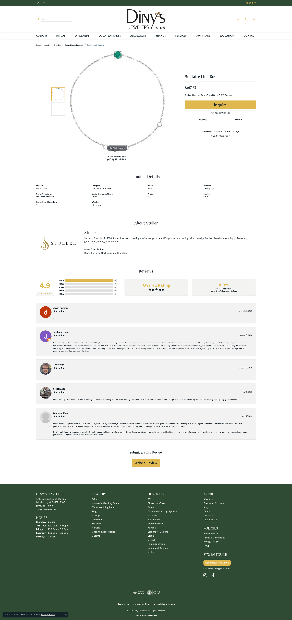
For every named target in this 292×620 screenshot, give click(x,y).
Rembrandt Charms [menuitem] (158, 547)
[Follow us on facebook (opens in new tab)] (44, 3)
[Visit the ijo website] (137, 592)
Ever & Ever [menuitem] (154, 519)
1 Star (61, 294)
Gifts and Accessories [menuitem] (103, 531)
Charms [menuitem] (96, 535)
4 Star (61, 284)
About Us (208, 499)
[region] (117, 101)
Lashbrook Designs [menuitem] (158, 531)
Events (206, 511)
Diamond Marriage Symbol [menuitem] (162, 511)
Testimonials (210, 519)
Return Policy (210, 533)
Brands (160, 35)
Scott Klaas (59, 388)
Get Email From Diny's (217, 562)
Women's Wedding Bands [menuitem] (105, 503)
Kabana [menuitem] (152, 527)
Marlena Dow (60, 412)
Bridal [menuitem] (95, 499)
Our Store (203, 35)
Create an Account (213, 503)
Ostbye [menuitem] (151, 539)
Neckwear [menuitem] (97, 519)
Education (227, 35)
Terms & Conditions (214, 537)
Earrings (95, 252)
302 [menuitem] (150, 499)
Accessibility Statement (165, 604)
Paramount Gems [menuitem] (157, 543)
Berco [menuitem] (151, 507)
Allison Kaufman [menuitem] (156, 503)
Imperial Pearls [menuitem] (156, 523)
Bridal (60, 35)
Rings (87, 252)
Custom (41, 35)
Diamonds (82, 35)
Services (181, 35)
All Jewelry (138, 35)
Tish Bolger (59, 364)
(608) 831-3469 (116, 159)
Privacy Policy (210, 541)
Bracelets (57, 45)
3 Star (61, 287)
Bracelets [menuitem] (97, 523)
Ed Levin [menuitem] (152, 515)
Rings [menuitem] (95, 511)
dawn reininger (61, 307)
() (115, 280)
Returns (238, 119)
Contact (250, 35)
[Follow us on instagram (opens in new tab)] (38, 3)
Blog (205, 507)
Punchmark (152, 615)
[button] (250, 3)
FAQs (206, 545)
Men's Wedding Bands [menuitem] (104, 507)
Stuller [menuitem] (151, 552)
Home (38, 45)
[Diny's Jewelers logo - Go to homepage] (146, 19)
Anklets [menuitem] (96, 527)
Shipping (202, 119)
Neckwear (106, 252)
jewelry (47, 45)
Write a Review (146, 463)
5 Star (61, 280)
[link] (246, 19)
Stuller (150, 188)
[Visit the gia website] (154, 592)
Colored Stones (110, 35)
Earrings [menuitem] (96, 515)
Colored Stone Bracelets (74, 45)
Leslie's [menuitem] (151, 535)
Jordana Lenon (61, 332)
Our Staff (208, 515)
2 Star (61, 290)
